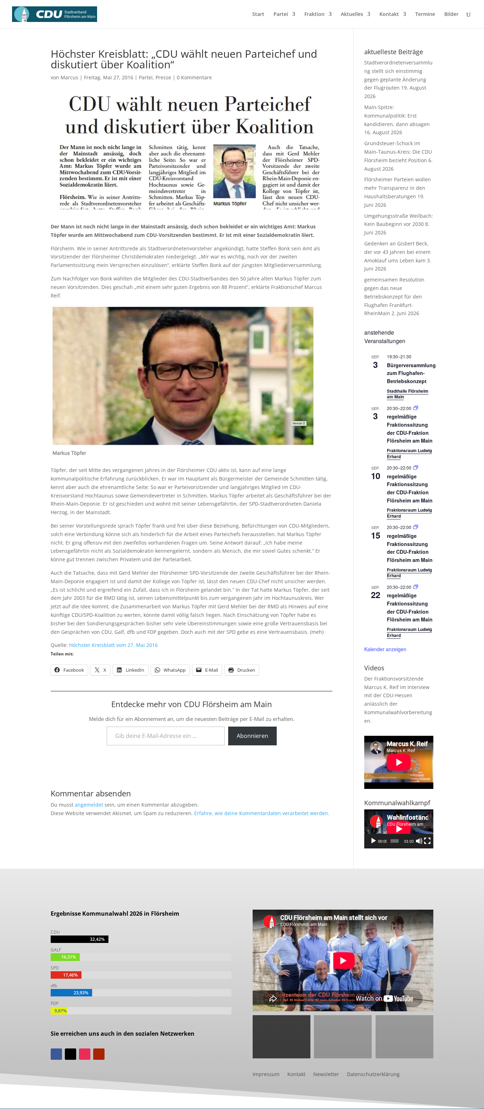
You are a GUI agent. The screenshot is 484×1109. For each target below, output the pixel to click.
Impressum (266, 1074)
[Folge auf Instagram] (84, 1054)
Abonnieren (252, 736)
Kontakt (389, 14)
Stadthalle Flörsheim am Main (407, 394)
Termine (425, 14)
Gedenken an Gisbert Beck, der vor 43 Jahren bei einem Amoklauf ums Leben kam (397, 252)
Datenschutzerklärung (373, 1074)
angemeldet (89, 804)
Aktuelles (352, 14)
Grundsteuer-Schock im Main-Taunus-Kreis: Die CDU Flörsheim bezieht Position (398, 152)
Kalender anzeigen (385, 649)
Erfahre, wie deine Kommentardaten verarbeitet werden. (262, 813)
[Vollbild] (427, 840)
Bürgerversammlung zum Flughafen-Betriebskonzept (411, 373)
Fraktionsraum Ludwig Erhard (409, 453)
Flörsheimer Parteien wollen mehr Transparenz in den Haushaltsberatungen (397, 188)
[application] (398, 828)
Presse (163, 77)
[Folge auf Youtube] (99, 1054)
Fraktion (314, 14)
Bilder (451, 14)
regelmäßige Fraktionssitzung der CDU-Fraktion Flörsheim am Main (410, 488)
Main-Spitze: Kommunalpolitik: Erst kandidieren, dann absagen (397, 115)
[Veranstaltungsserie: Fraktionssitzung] (415, 408)
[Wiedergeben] (373, 840)
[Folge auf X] (70, 1054)
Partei (281, 14)
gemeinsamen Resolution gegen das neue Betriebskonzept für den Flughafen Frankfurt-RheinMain (394, 296)
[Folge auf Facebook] (56, 1054)
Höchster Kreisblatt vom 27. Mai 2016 (113, 645)
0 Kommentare (194, 77)
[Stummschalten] (419, 840)
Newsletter (326, 1074)
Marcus (69, 77)
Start (258, 14)
